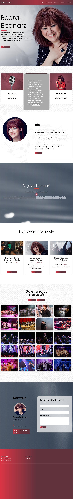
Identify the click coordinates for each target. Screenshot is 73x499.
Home (42, 2)
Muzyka (50, 2)
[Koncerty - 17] (44, 337)
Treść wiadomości (45, 416)
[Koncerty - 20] (27, 351)
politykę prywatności (34, 100)
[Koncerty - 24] (27, 365)
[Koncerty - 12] (27, 324)
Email (41, 409)
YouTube (28, 458)
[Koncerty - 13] (44, 324)
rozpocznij (5, 46)
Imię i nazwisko (44, 403)
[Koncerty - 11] (9, 324)
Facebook (29, 456)
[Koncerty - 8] (27, 310)
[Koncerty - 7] (9, 310)
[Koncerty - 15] (9, 337)
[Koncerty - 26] (62, 365)
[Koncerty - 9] (44, 310)
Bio (46, 2)
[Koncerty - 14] (62, 324)
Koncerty (63, 2)
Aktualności (57, 2)
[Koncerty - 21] (44, 351)
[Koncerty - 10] (62, 310)
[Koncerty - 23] (9, 365)
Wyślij (43, 427)
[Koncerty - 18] (62, 337)
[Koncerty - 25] (44, 365)
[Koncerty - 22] (62, 351)
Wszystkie (32, 300)
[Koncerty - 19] (9, 351)
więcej (38, 152)
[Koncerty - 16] (27, 337)
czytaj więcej (12, 271)
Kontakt (69, 2)
